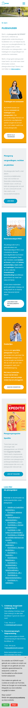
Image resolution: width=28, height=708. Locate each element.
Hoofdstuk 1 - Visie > (14, 522)
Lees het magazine (13, 474)
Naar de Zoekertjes (13, 387)
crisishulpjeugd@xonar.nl (13, 625)
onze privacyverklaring (17, 697)
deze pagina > (16, 69)
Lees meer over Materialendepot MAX (13, 303)
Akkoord (5, 705)
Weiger (14, 705)
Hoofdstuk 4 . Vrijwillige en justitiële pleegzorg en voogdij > (14, 537)
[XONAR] (5, 3)
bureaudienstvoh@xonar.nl (14, 648)
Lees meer (10, 201)
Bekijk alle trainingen (11, 136)
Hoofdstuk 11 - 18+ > (14, 573)
